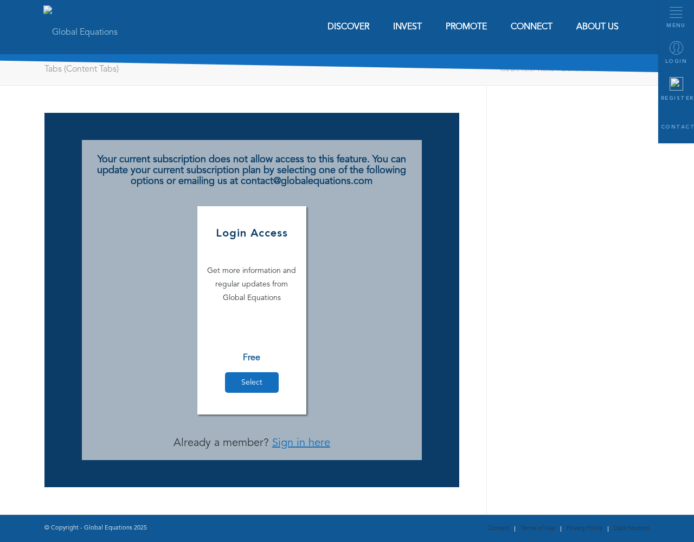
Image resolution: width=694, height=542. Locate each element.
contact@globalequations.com (306, 181)
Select (251, 382)
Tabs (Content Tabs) (81, 69)
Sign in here (301, 443)
